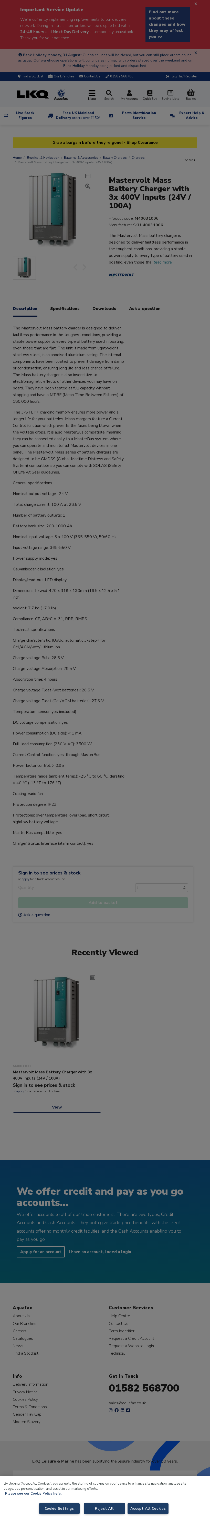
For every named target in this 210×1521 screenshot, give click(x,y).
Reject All (104, 1508)
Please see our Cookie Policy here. (33, 1493)
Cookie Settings (59, 1508)
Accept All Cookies (148, 1508)
